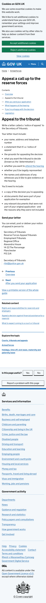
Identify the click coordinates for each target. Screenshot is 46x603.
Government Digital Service (15, 560)
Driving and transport (12, 444)
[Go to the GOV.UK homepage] (12, 64)
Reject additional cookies (23, 49)
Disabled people (10, 439)
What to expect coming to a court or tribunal (20, 323)
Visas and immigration (13, 478)
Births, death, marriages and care (18, 414)
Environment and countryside (16, 459)
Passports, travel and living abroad (19, 473)
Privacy (12, 546)
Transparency (9, 524)
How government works (14, 529)
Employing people (11, 454)
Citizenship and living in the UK (17, 429)
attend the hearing (34, 166)
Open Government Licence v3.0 (17, 573)
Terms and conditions (12, 553)
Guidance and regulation (14, 509)
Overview (9, 94)
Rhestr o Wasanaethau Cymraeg (18, 557)
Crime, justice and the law (15, 434)
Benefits (6, 409)
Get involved (8, 534)
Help (4, 546)
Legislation (9, 113)
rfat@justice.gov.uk (14, 263)
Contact (32, 549)
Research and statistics (14, 514)
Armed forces (15, 71)
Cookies (23, 546)
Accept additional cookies (23, 43)
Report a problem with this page (23, 383)
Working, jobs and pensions (15, 483)
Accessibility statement (14, 549)
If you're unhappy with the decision (19, 109)
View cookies (23, 56)
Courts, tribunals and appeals (15, 340)
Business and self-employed (16, 419)
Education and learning (13, 449)
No (40, 372)
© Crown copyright (23, 596)
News (5, 504)
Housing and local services (15, 463)
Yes (29, 372)
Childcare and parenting (14, 424)
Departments (8, 499)
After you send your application (18, 102)
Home (4, 71)
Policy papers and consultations (18, 519)
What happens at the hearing (17, 105)
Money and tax (9, 468)
